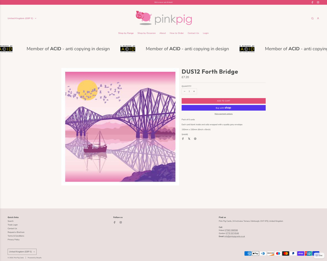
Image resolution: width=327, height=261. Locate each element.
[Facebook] (312, 2)
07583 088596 (231, 230)
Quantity (186, 86)
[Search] (312, 18)
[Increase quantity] (194, 91)
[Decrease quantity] (184, 91)
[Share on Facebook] (183, 139)
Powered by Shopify (35, 258)
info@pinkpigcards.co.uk (234, 236)
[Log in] (318, 18)
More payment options (224, 114)
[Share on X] (189, 139)
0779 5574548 (232, 233)
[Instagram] (318, 2)
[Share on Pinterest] (195, 139)
